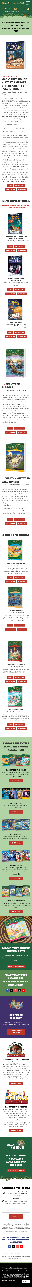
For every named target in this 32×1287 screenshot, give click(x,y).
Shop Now (16, 781)
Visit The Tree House (16, 1170)
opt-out (28, 1229)
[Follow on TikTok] (19, 990)
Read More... (16, 285)
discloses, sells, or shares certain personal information (13, 1228)
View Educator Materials (16, 1032)
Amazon (10, 185)
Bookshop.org (22, 189)
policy (22, 1229)
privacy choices (23, 1277)
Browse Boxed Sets (16, 966)
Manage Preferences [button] (8, 1280)
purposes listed (19, 1227)
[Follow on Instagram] (15, 990)
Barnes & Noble (19, 185)
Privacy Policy (17, 1224)
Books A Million (10, 189)
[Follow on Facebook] (7, 990)
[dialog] (16, 1275)
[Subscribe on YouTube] (23, 990)
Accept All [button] (26, 1281)
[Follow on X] (11, 990)
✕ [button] (30, 1265)
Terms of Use (24, 1224)
